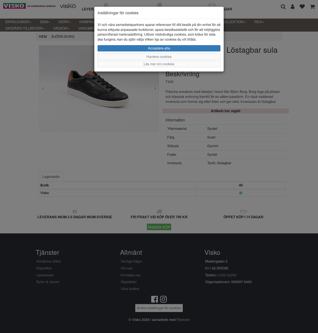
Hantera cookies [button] (159, 56)
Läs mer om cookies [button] (159, 63)
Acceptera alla (159, 48)
